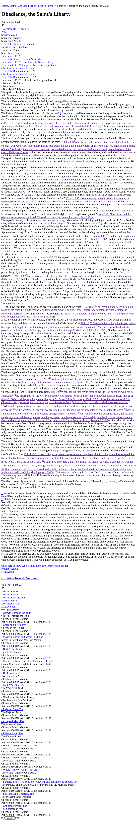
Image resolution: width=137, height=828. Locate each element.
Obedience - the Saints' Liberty (17, 68)
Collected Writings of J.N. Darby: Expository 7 (33, 65)
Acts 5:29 (66, 216)
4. (2, 529)
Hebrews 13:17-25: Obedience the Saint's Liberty (27, 62)
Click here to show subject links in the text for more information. (35, 565)
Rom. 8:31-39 (67, 406)
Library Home (8, 5)
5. (2, 553)
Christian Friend (26, 5)
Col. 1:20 (68, 310)
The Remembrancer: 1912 (22, 77)
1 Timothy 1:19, (68, 237)
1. (2, 493)
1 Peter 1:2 (66, 125)
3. (2, 514)
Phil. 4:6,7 (68, 326)
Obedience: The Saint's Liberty (24, 59)
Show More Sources (12, 53)
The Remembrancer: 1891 (22, 71)
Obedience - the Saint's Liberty (17, 74)
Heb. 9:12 (66, 381)
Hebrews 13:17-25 (11, 56)
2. (2, 499)
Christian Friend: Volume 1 (50, 5)
